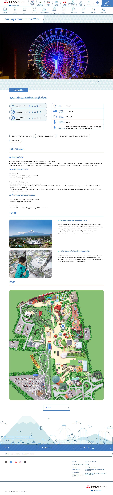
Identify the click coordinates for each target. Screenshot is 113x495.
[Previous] (92, 82)
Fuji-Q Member (47, 448)
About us (74, 467)
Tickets (48, 408)
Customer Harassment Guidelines (78, 475)
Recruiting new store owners (92, 467)
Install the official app (87, 448)
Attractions (17, 453)
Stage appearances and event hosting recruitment (94, 470)
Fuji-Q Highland (8, 453)
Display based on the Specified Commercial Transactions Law (95, 473)
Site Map (74, 461)
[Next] (103, 82)
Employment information (91, 461)
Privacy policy (75, 472)
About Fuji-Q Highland (77, 464)
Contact (87, 464)
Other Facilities (76, 469)
